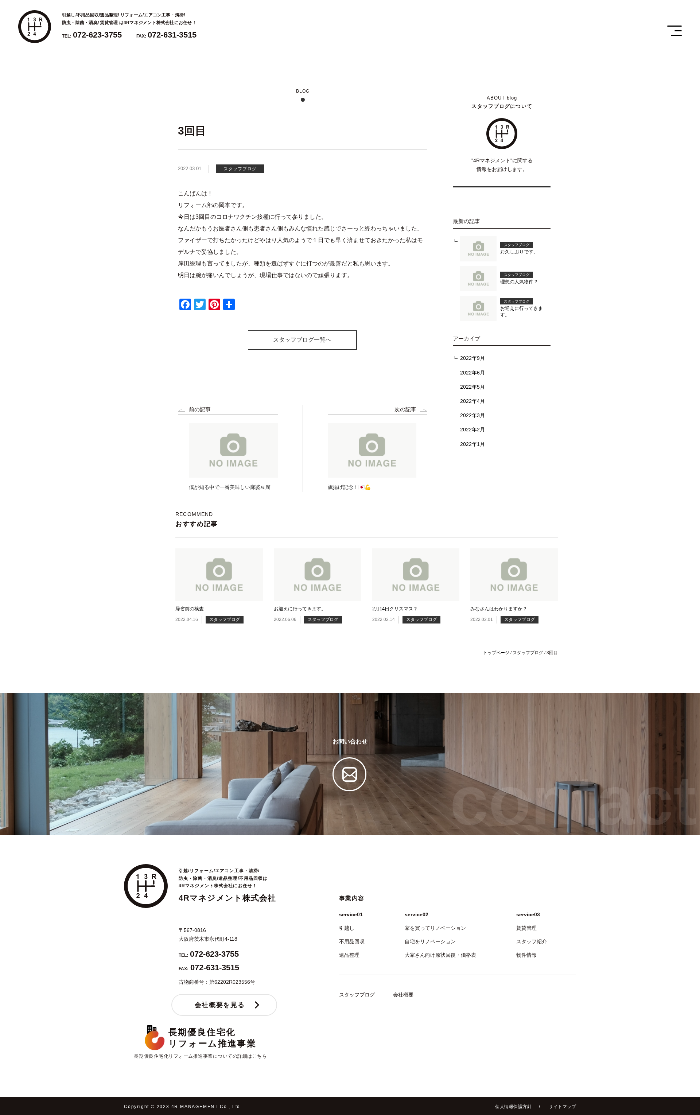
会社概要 (403, 995)
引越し (346, 928)
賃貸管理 (526, 928)
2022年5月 (472, 387)
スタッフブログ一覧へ (302, 340)
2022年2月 (472, 429)
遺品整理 (349, 955)
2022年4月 (472, 401)
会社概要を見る (220, 1005)
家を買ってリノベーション (435, 928)
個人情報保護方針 (513, 1106)
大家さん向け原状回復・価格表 (440, 955)
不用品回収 (352, 941)
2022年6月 (472, 373)
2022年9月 (472, 358)
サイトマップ (562, 1106)
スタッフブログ (357, 995)
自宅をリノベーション (430, 941)
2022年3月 (472, 415)
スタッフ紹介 (531, 941)
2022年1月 (472, 444)
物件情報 (526, 955)
